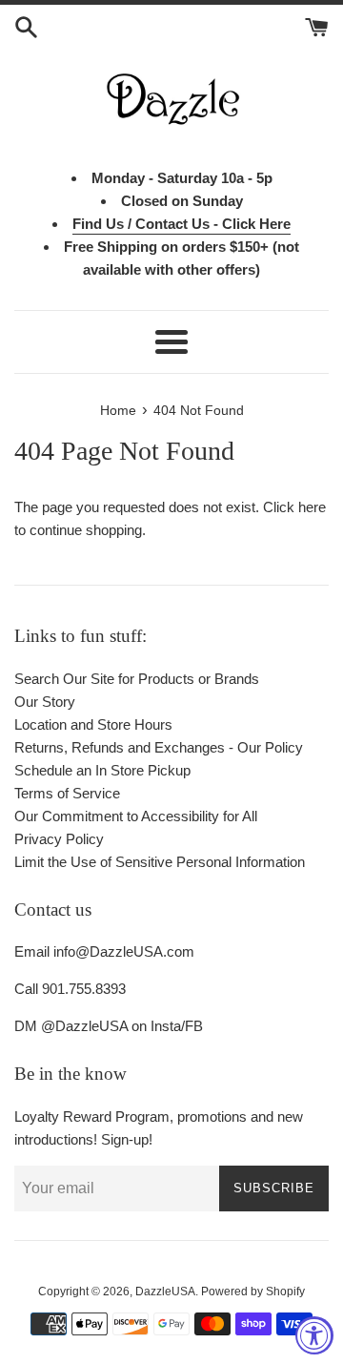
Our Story (44, 701)
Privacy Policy (59, 839)
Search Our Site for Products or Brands (136, 679)
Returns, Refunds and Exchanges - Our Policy (158, 747)
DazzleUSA (165, 1291)
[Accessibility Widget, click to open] (314, 1335)
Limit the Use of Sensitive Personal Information (159, 862)
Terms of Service (67, 793)
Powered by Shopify (253, 1291)
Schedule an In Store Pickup (102, 770)
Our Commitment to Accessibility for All (135, 816)
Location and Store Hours (93, 724)
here (312, 507)
